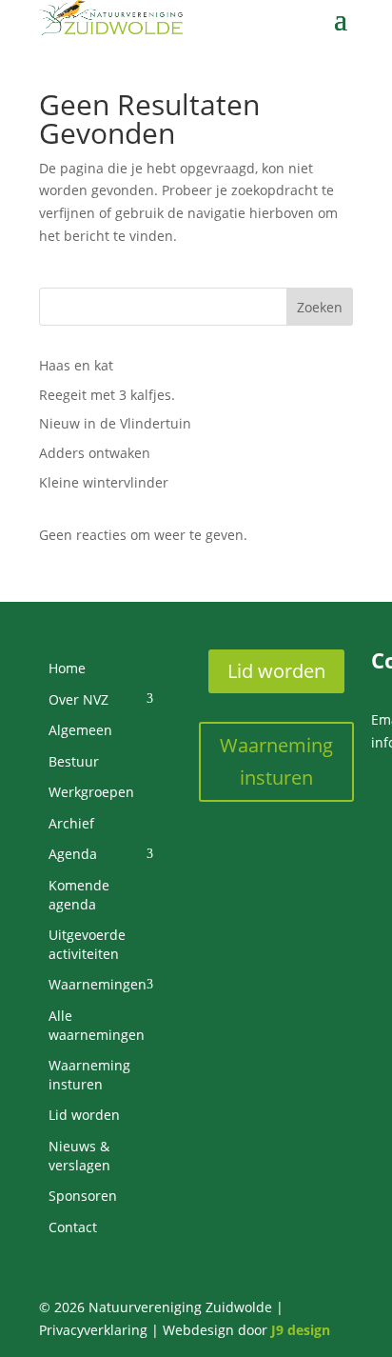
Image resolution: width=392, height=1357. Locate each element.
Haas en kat (76, 365)
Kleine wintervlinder (103, 482)
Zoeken (320, 307)
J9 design (300, 1330)
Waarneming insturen (276, 761)
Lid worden (276, 671)
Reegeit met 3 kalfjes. (107, 395)
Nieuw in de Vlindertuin (115, 423)
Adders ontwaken (94, 453)
